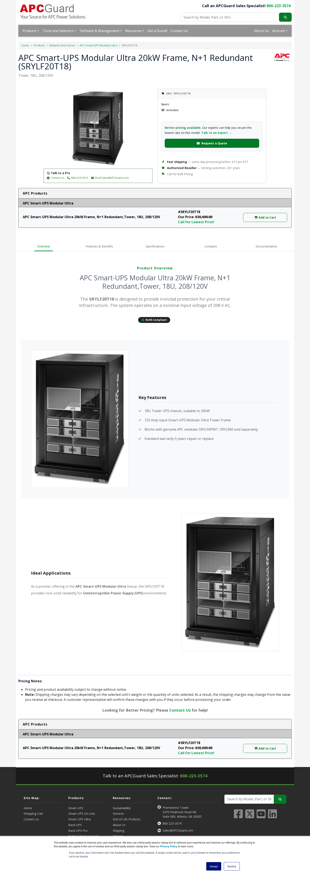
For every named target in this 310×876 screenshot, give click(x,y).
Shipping (118, 831)
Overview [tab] (43, 246)
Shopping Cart (33, 814)
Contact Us (179, 30)
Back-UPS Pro (78, 831)
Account (278, 30)
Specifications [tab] (155, 246)
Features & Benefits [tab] (99, 246)
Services (118, 814)
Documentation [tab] (266, 246)
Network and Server (62, 45)
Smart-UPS (75, 808)
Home (25, 45)
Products (30, 30)
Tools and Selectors (58, 30)
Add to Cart (267, 217)
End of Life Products (127, 819)
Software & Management (99, 30)
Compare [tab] (210, 246)
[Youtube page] (261, 816)
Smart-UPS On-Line (81, 814)
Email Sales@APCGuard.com (112, 178)
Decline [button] (231, 866)
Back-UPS (75, 825)
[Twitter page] (249, 816)
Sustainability (122, 808)
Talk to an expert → (216, 133)
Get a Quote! (157, 30)
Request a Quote (214, 143)
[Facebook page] (238, 816)
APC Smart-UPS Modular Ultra (98, 45)
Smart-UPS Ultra (79, 819)
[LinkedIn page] (272, 816)
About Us (261, 30)
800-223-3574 (279, 5)
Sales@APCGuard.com (178, 830)
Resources (133, 30)
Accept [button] (214, 866)
